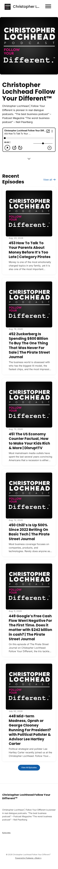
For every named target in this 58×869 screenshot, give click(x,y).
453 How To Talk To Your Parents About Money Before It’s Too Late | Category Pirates (29, 250)
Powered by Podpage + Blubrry (28, 858)
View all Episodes (29, 767)
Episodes (6, 833)
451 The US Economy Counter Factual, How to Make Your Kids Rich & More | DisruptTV (29, 441)
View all (48, 179)
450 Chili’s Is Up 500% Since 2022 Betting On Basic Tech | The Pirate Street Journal (29, 532)
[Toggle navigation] (48, 6)
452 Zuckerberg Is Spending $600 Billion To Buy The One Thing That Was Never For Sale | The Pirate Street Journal (29, 345)
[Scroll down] (29, 158)
